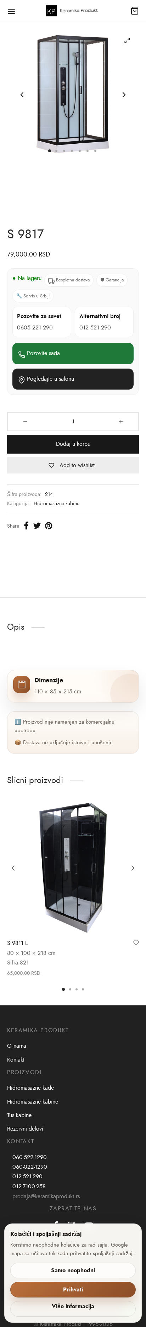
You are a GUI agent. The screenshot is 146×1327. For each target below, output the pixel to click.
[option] (73, 890)
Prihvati (73, 1289)
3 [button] (76, 989)
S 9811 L (17, 943)
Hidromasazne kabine (56, 503)
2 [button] (70, 989)
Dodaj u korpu (73, 444)
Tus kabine (19, 1115)
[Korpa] (134, 10)
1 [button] (63, 989)
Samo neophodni (73, 1270)
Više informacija (73, 1306)
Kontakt (15, 1060)
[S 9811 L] (73, 868)
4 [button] (83, 989)
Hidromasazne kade (30, 1088)
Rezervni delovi (25, 1129)
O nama (16, 1046)
